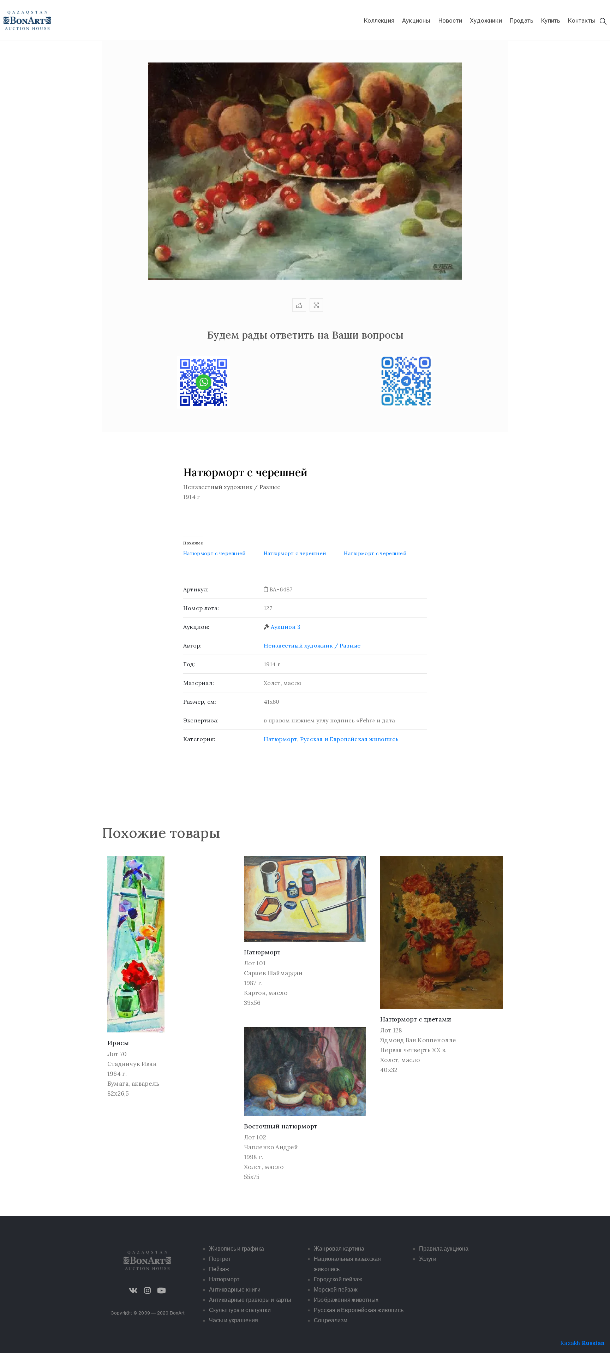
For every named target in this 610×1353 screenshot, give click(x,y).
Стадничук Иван (132, 1064)
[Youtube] (161, 1290)
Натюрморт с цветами (415, 1019)
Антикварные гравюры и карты (250, 1300)
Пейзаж (219, 1269)
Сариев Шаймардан (273, 973)
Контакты (582, 20)
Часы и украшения (233, 1320)
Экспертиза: (201, 720)
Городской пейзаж (338, 1279)
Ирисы (118, 1043)
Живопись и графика (236, 1249)
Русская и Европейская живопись (349, 739)
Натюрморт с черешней (214, 553)
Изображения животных (346, 1300)
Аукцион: (196, 626)
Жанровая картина (339, 1249)
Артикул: (196, 589)
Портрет (220, 1259)
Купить (550, 20)
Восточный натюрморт (280, 1126)
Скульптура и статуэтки (240, 1310)
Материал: (198, 682)
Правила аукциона (444, 1249)
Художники (486, 20)
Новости (450, 20)
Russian (593, 1342)
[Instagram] (147, 1290)
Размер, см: (199, 701)
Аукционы (416, 20)
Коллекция (379, 20)
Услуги (428, 1259)
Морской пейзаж (336, 1290)
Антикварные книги (235, 1290)
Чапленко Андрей (271, 1147)
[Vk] (133, 1290)
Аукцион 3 (285, 626)
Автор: (192, 645)
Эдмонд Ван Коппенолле (418, 1040)
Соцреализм (330, 1320)
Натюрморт (280, 739)
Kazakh (570, 1342)
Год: (189, 664)
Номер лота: (201, 608)
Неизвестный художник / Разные (312, 645)
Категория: (199, 739)
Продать (521, 20)
